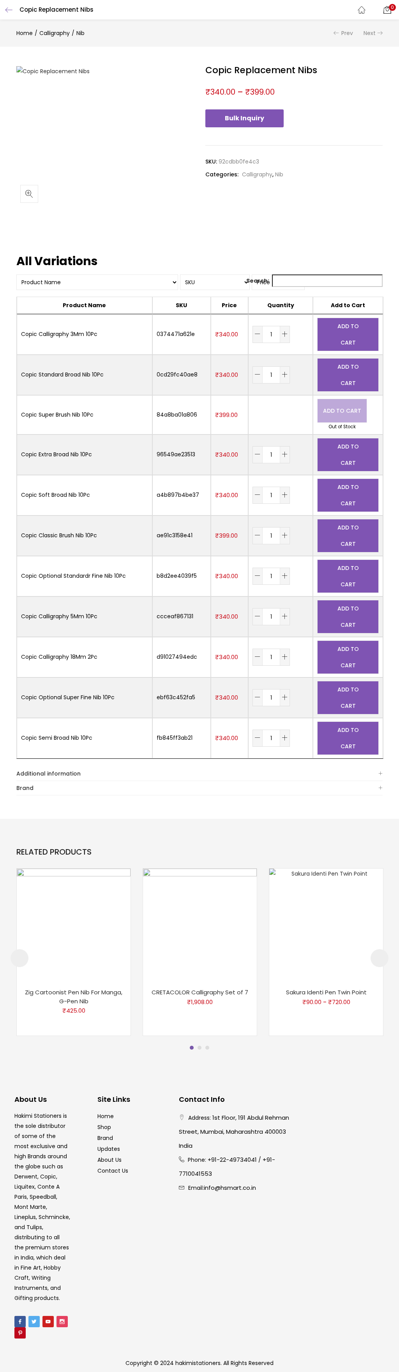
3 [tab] (207, 1048)
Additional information (48, 773)
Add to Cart (348, 305)
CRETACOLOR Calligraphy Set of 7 (200, 992)
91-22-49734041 (234, 1160)
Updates (108, 1149)
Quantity (280, 305)
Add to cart (348, 334)
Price (229, 305)
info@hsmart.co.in (230, 1188)
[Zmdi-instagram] (62, 1321)
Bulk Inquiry (244, 118)
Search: (257, 281)
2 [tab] (199, 1048)
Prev (347, 33)
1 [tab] (192, 1048)
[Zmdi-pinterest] (20, 1333)
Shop (104, 1127)
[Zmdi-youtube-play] (48, 1321)
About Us (109, 1160)
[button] (387, 9)
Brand (25, 788)
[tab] (199, 774)
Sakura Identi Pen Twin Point (326, 992)
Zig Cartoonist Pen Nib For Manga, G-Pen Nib (73, 996)
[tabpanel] (73, 952)
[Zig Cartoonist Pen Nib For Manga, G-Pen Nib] (74, 925)
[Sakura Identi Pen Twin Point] (326, 925)
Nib (80, 33)
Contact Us (112, 1171)
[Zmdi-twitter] (34, 1321)
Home (24, 33)
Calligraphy (54, 33)
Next (370, 33)
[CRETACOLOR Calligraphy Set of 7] (200, 925)
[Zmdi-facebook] (20, 1321)
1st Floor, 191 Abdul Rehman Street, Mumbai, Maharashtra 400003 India (234, 1131)
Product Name (84, 305)
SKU (181, 305)
